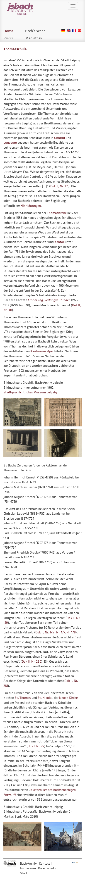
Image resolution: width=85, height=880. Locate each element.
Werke (8, 38)
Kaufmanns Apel (41, 351)
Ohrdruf (59, 137)
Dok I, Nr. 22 (36, 746)
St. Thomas (23, 697)
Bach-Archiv (28, 863)
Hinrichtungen (31, 205)
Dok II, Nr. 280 (31, 661)
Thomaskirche (57, 212)
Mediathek (33, 38)
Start (23, 873)
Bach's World (35, 30)
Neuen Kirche (68, 697)
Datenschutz (47, 868)
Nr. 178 (71, 632)
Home (8, 30)
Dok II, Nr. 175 (44, 632)
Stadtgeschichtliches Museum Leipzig (30, 392)
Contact (44, 863)
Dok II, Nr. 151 (59, 186)
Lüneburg (10, 142)
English (68, 30)
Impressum (28, 868)
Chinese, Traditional (79, 30)
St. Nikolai (45, 697)
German (63, 30)
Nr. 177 (60, 632)
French (74, 30)
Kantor (59, 241)
